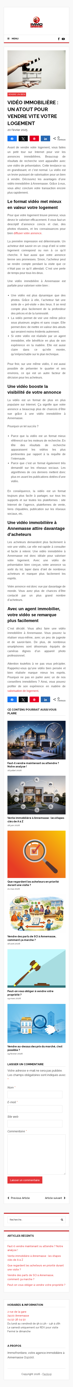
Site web (12, 1116)
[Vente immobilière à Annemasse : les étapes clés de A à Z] (36, 813)
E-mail (12, 1102)
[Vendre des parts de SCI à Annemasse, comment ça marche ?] (36, 932)
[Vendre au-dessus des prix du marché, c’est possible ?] (36, 1042)
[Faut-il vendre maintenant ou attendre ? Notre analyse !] (36, 758)
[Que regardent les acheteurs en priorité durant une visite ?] (36, 877)
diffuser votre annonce (27, 233)
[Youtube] (63, 39)
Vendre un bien (16, 94)
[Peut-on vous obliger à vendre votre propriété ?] (36, 986)
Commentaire (17, 1131)
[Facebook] (58, 39)
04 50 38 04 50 (16, 1319)
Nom (11, 1087)
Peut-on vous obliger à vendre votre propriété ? (36, 1285)
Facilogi (47, 1374)
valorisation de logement (22, 690)
